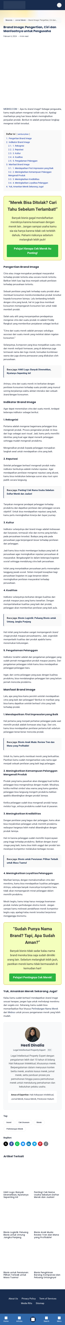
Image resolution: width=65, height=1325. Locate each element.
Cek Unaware (24, 1122)
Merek (39, 1122)
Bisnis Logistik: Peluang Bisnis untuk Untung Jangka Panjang (15, 1235)
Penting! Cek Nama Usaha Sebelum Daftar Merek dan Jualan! (46, 1194)
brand (8, 1122)
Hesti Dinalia (32, 1045)
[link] (5, 1144)
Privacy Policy (29, 1298)
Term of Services (47, 1298)
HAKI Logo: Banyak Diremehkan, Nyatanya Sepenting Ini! (15, 1194)
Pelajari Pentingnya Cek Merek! (32, 977)
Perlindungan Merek (14, 1129)
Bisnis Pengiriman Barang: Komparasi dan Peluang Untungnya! (47, 1275)
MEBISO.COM (10, 109)
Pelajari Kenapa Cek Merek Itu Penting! (32, 251)
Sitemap (40, 1303)
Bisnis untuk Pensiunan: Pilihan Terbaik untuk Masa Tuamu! (16, 1275)
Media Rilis (26, 1303)
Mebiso (11, 1012)
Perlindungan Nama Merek (45, 1008)
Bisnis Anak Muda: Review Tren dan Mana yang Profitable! (46, 1235)
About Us (13, 1298)
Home (5, 1321)
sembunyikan (23, 134)
